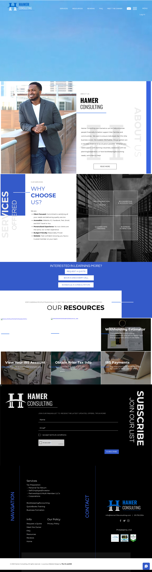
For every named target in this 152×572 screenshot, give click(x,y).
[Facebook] (120, 520)
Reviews (30, 538)
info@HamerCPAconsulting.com (118, 515)
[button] (64, 7)
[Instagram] (128, 520)
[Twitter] (124, 520)
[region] (76, 334)
